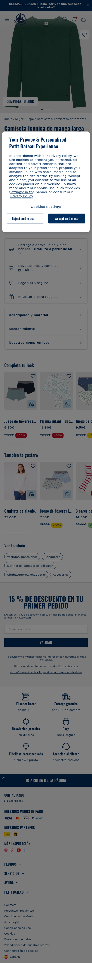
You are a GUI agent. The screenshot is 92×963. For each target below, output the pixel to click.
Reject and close (23, 218)
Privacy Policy (21, 196)
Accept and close (66, 218)
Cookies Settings (46, 206)
